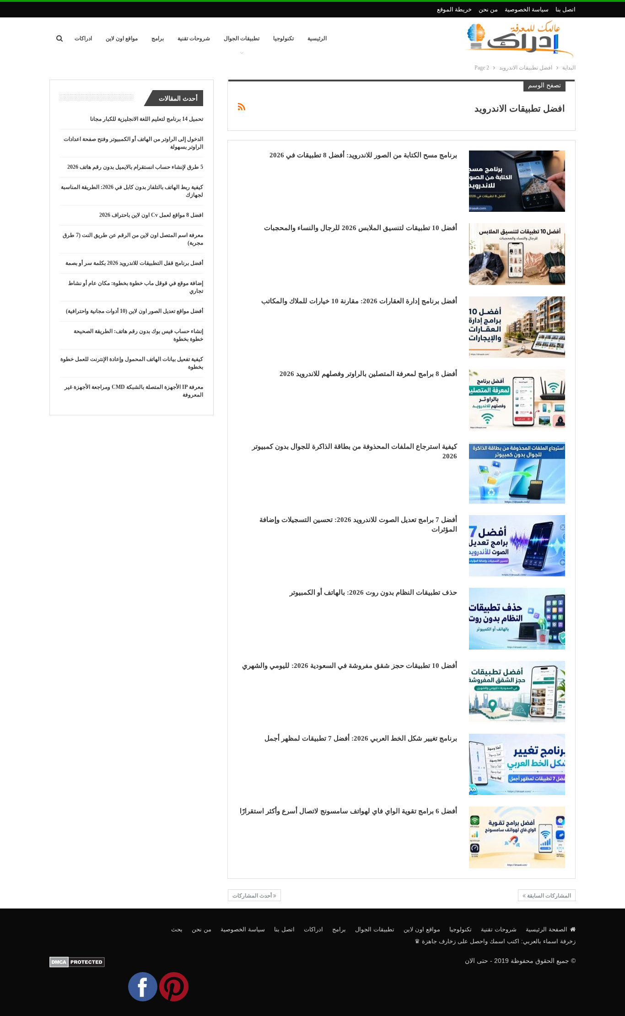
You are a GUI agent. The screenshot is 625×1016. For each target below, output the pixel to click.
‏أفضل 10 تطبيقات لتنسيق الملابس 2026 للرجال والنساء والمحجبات (360, 227)
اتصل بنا (565, 9)
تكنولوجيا (283, 38)
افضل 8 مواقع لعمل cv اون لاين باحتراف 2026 (151, 215)
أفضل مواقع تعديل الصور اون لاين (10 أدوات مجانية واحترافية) (134, 311)
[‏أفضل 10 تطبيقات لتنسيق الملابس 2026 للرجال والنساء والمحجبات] (517, 254)
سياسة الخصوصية (527, 9)
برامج (157, 38)
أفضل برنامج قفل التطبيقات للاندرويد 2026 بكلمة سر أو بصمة (134, 263)
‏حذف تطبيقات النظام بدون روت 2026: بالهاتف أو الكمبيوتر (373, 592)
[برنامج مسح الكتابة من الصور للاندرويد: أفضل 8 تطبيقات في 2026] (517, 181)
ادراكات (83, 38)
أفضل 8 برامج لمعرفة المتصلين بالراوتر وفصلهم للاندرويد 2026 (368, 373)
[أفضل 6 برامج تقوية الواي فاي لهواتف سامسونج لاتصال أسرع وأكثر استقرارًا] (517, 837)
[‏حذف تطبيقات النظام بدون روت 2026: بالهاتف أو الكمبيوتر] (517, 618)
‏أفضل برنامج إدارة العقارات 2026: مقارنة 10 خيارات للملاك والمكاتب (359, 301)
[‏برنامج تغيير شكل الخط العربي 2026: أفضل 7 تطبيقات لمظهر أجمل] (517, 764)
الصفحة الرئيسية (546, 929)
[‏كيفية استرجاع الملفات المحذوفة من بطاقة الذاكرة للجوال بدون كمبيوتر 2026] (517, 472)
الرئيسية (317, 38)
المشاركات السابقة (548, 895)
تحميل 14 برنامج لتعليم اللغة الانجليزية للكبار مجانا (146, 119)
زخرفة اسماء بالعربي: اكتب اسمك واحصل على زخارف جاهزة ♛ (495, 941)
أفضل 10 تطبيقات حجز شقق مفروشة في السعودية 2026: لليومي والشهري (349, 665)
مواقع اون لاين (122, 38)
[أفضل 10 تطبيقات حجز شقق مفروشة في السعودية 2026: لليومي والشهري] (517, 691)
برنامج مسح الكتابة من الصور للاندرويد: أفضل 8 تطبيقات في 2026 (363, 155)
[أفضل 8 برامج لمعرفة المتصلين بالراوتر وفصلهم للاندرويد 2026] (517, 399)
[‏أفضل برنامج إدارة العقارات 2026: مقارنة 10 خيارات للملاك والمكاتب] (517, 327)
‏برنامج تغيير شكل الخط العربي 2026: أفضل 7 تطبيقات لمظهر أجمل (360, 738)
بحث (177, 929)
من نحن (488, 9)
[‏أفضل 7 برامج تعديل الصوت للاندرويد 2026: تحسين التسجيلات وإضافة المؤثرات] (517, 545)
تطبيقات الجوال (241, 38)
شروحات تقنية (194, 38)
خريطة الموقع (454, 9)
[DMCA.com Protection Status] (77, 961)
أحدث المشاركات (252, 895)
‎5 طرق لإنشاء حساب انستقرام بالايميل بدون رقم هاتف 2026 (135, 167)
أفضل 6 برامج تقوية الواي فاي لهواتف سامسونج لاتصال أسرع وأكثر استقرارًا (348, 811)
